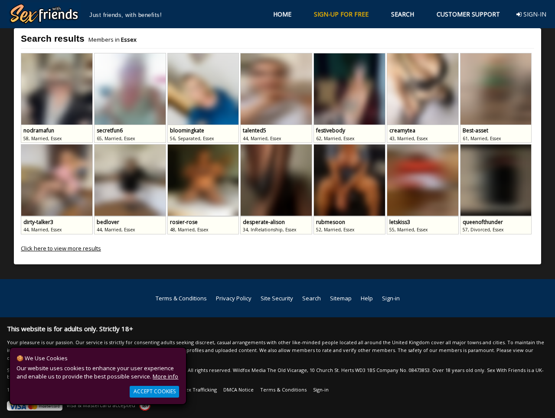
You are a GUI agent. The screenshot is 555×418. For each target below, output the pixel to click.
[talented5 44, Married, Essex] (276, 57)
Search (311, 298)
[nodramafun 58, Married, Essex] (57, 57)
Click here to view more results (61, 248)
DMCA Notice (238, 389)
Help (367, 298)
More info (165, 376)
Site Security (277, 298)
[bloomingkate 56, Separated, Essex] (204, 57)
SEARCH (402, 14)
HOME (282, 14)
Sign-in (391, 298)
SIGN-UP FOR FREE (341, 14)
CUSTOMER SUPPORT (468, 14)
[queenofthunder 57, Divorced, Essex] (496, 148)
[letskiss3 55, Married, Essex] (423, 148)
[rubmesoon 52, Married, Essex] (350, 148)
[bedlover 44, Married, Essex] (130, 148)
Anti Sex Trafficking (195, 389)
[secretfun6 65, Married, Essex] (130, 57)
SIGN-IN (534, 14)
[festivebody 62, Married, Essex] (350, 57)
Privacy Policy (233, 298)
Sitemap (341, 298)
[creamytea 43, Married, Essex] (423, 57)
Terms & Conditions (181, 298)
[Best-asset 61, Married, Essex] (496, 57)
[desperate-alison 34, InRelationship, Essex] (276, 148)
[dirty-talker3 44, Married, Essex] (57, 148)
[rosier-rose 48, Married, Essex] (204, 148)
